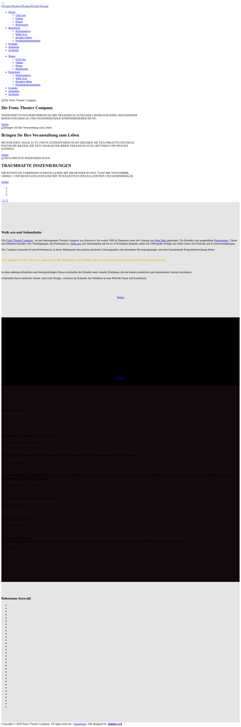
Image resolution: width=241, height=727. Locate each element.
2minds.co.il (115, 723)
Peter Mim (160, 240)
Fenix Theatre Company (19, 240)
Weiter (5, 124)
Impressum (80, 723)
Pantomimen (221, 240)
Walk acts (75, 243)
